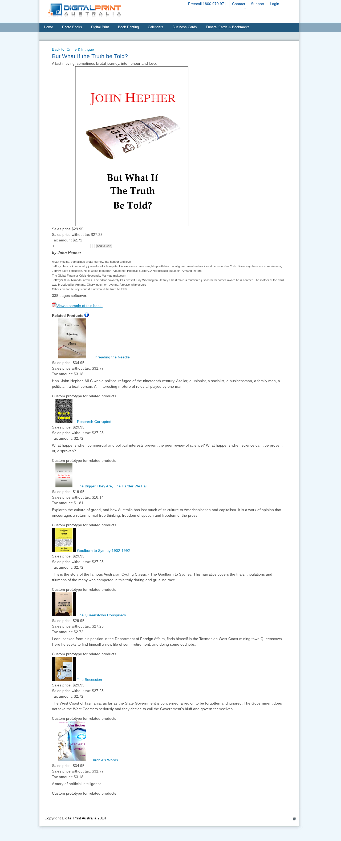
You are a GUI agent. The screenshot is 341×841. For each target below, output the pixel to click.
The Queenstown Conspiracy (101, 615)
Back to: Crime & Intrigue (73, 49)
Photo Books (72, 27)
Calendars (155, 27)
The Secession (89, 679)
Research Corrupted (93, 421)
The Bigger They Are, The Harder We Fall (111, 486)
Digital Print (100, 27)
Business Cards (184, 27)
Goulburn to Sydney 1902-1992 (103, 550)
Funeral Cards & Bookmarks (228, 27)
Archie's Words (105, 760)
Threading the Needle (111, 357)
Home (48, 27)
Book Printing (128, 27)
